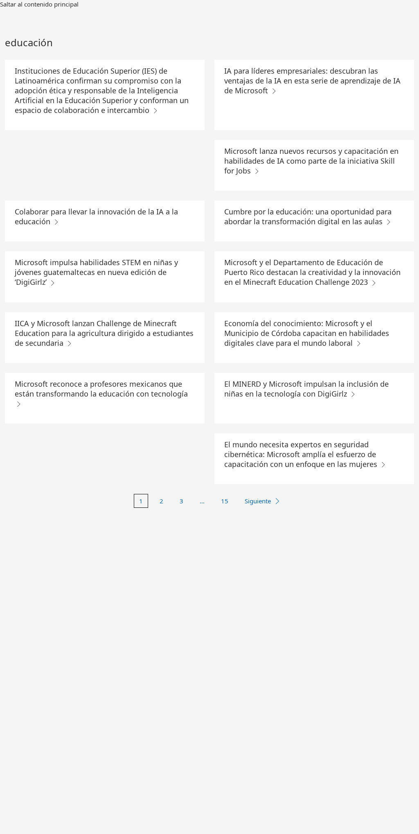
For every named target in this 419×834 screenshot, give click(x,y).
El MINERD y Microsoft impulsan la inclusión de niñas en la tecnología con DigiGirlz (306, 389)
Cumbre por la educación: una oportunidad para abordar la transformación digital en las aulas (308, 216)
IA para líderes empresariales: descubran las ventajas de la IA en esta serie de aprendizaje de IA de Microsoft (312, 80)
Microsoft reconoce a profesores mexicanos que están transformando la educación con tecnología (101, 389)
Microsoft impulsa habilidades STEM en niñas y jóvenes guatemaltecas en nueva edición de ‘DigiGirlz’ (96, 272)
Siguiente (258, 501)
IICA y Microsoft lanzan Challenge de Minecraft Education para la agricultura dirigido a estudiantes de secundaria (104, 333)
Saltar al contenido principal (39, 4)
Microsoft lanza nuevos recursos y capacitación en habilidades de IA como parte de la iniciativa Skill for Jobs (311, 161)
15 (224, 501)
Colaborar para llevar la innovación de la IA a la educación (96, 216)
